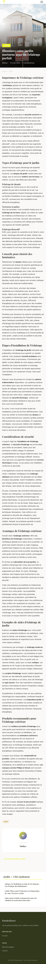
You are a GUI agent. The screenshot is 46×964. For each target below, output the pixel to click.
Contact (5, 951)
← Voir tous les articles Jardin (13, 859)
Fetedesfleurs (9, 920)
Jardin (6, 45)
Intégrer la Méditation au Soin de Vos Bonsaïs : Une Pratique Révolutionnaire (22, 885)
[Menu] (42, 2)
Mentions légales (8, 947)
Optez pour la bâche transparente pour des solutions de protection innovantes (21, 899)
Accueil (4, 71)
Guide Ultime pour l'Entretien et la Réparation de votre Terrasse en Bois (22, 892)
